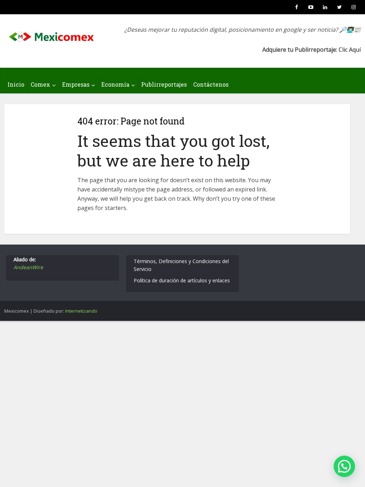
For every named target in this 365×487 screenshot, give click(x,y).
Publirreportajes (164, 84)
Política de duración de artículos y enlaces (182, 280)
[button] (344, 466)
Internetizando (81, 311)
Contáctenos (210, 84)
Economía (115, 84)
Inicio (15, 84)
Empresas (75, 84)
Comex (40, 84)
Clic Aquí (350, 49)
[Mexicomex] (52, 35)
